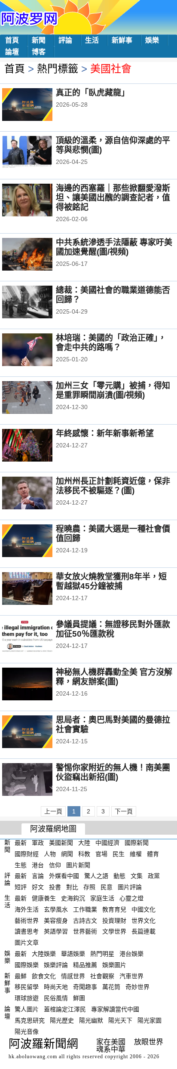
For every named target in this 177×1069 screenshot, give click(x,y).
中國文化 (143, 909)
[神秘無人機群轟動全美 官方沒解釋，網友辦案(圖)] (39, 685)
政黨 (154, 875)
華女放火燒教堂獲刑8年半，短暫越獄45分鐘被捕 (111, 581)
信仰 (55, 864)
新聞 (39, 40)
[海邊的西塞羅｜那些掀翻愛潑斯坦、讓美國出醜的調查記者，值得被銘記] (39, 201)
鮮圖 (79, 998)
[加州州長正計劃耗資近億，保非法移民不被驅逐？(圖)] (39, 494)
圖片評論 (130, 887)
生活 (92, 40)
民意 (107, 887)
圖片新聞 (78, 864)
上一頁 (53, 811)
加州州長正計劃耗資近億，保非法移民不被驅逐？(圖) (113, 486)
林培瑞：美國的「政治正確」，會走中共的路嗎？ (111, 342)
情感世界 (73, 975)
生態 (21, 864)
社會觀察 (102, 975)
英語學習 (56, 931)
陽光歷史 (62, 1020)
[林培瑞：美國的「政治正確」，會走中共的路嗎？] (39, 350)
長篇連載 (143, 931)
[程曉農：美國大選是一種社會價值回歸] (39, 541)
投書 (55, 887)
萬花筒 (111, 986)
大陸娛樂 (44, 953)
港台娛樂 (131, 953)
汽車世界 (131, 975)
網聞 (67, 853)
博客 (39, 51)
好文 (38, 887)
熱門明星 (102, 953)
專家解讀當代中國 (115, 1009)
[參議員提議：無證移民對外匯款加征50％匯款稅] (39, 637)
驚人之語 (96, 875)
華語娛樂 (73, 953)
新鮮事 (122, 40)
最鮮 (21, 975)
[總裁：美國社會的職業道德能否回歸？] (39, 303)
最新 (21, 842)
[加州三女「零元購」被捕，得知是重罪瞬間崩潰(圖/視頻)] (39, 398)
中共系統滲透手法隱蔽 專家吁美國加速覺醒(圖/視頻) (114, 247)
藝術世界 (27, 920)
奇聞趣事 (85, 986)
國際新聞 (137, 842)
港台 (38, 864)
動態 (119, 875)
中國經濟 (107, 842)
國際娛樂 (27, 964)
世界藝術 (85, 931)
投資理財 (114, 920)
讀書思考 (27, 931)
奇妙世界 (137, 986)
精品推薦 (85, 964)
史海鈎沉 (73, 898)
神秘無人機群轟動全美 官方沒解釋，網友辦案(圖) (114, 677)
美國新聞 (61, 842)
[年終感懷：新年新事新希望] (39, 446)
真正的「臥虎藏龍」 (92, 92)
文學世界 (114, 931)
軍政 (38, 842)
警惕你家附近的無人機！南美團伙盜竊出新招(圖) (113, 772)
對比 (72, 887)
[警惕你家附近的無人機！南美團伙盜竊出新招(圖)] (39, 780)
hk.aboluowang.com (33, 1057)
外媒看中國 (64, 875)
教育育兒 (114, 909)
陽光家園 (149, 1020)
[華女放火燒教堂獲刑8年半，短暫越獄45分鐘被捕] (39, 589)
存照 (89, 887)
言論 (38, 875)
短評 (21, 887)
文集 (137, 875)
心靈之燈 (131, 898)
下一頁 (124, 811)
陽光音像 (27, 1031)
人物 (50, 853)
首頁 (12, 40)
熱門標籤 (57, 68)
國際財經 (27, 853)
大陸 (84, 842)
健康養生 (44, 898)
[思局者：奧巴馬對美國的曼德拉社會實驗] (39, 732)
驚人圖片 (27, 1009)
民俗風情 (56, 998)
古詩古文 (85, 920)
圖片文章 (27, 942)
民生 (119, 853)
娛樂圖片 (114, 964)
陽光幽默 (91, 1020)
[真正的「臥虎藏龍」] (39, 105)
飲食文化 (44, 975)
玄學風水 (56, 909)
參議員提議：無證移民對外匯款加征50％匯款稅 (113, 629)
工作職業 (85, 909)
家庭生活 (102, 898)
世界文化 (143, 920)
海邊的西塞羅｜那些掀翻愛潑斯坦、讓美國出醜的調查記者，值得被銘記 (113, 198)
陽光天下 (120, 1020)
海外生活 (27, 909)
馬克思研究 (30, 1020)
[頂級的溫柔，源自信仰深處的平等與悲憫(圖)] (39, 153)
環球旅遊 (27, 998)
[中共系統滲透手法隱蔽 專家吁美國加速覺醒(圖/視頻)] (39, 255)
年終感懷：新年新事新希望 (105, 433)
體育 (153, 853)
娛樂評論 (56, 964)
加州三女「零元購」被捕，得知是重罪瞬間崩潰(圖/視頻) (113, 390)
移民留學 (27, 986)
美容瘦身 (56, 920)
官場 (101, 853)
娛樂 (152, 40)
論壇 (12, 51)
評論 (65, 40)
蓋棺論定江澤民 (65, 1009)
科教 (84, 853)
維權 (136, 853)
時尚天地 (56, 986)
